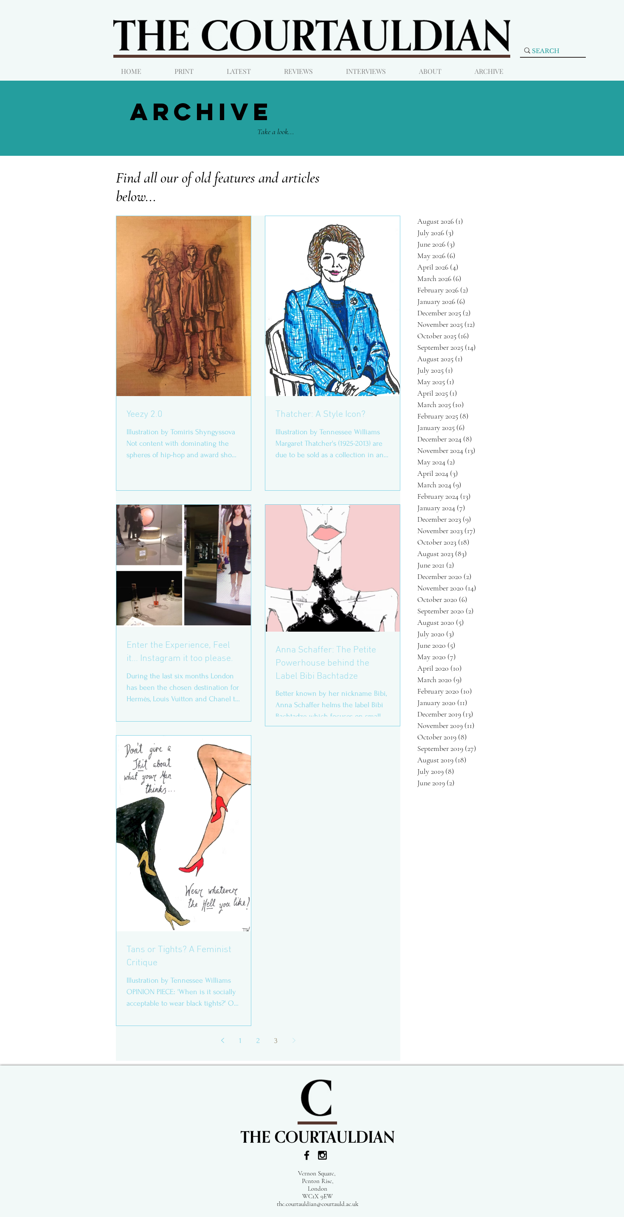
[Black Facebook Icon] (307, 1155)
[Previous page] (222, 1040)
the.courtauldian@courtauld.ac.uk (317, 1204)
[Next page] (293, 1040)
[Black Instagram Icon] (322, 1155)
